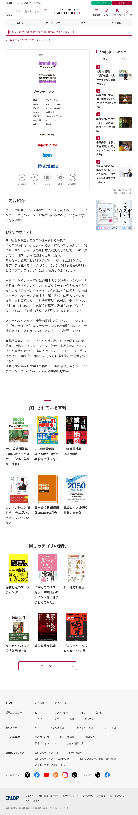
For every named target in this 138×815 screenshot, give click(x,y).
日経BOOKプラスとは (46, 752)
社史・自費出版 (74, 743)
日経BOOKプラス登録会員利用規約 (98, 758)
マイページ (60, 703)
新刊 (37, 727)
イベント (39, 718)
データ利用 (88, 795)
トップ (9, 703)
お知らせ (39, 703)
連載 (98, 712)
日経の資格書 (67, 737)
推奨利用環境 (75, 752)
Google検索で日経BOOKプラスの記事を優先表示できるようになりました (44, 32)
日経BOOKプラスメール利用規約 (52, 758)
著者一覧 (89, 718)
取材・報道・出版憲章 (48, 795)
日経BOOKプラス (13, 40)
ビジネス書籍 (57, 727)
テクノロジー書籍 (83, 727)
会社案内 (29, 795)
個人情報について (70, 795)
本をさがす (29, 40)
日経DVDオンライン (45, 743)
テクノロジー (53, 22)
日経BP (9, 2)
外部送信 (101, 795)
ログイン (122, 3)
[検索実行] (45, 11)
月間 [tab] (124, 59)
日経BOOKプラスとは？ (30, 2)
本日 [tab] (105, 59)
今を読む (116, 22)
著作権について (117, 795)
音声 (57, 718)
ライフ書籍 (110, 727)
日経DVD (89, 737)
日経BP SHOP (42, 737)
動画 (72, 718)
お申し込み (101, 3)
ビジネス (21, 22)
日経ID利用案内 (32, 800)
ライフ (84, 22)
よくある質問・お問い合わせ (50, 764)
